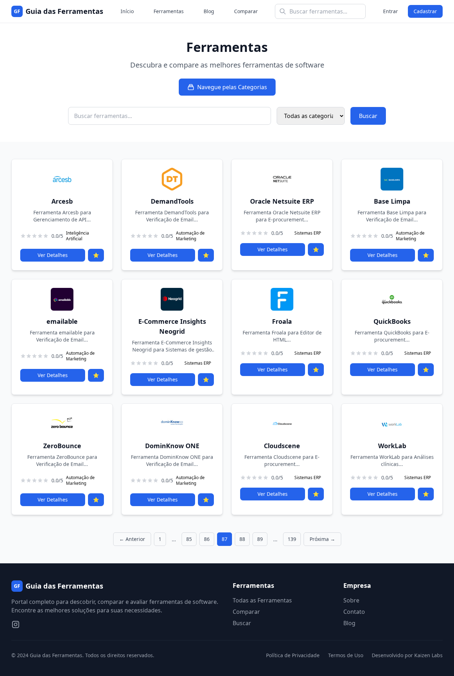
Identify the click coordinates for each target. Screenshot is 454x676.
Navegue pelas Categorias (232, 87)
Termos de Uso (345, 655)
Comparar (246, 11)
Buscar (368, 116)
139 (292, 539)
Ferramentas (169, 11)
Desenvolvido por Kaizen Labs (407, 655)
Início (127, 11)
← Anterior (132, 539)
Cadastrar (425, 11)
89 (260, 539)
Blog (209, 11)
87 (224, 539)
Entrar (390, 11)
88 (242, 539)
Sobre (351, 600)
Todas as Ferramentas (262, 600)
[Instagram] (15, 624)
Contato (354, 612)
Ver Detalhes (53, 255)
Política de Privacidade (293, 655)
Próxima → (322, 539)
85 (189, 539)
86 (207, 539)
